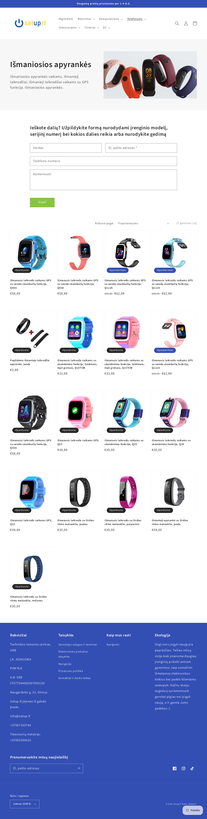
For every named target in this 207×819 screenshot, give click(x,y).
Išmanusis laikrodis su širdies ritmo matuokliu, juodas (75, 522)
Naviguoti (113, 645)
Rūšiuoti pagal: (104, 223)
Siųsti (42, 202)
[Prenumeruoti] (78, 768)
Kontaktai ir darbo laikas (74, 678)
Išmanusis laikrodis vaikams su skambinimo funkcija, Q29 (124, 442)
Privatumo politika (70, 671)
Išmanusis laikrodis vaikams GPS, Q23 (78, 442)
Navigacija (65, 664)
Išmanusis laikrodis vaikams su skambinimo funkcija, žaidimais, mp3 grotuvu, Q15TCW (77, 364)
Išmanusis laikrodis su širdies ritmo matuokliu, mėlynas (28, 598)
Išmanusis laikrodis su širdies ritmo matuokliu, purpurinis (123, 522)
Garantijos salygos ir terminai (77, 645)
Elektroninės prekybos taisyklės (73, 654)
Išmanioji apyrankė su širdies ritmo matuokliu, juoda (170, 522)
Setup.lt (177, 804)
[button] (177, 23)
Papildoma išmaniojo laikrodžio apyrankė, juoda (30, 362)
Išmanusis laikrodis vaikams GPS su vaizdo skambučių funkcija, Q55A (30, 284)
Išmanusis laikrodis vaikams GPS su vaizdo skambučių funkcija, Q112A (125, 284)
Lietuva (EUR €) (22, 804)
